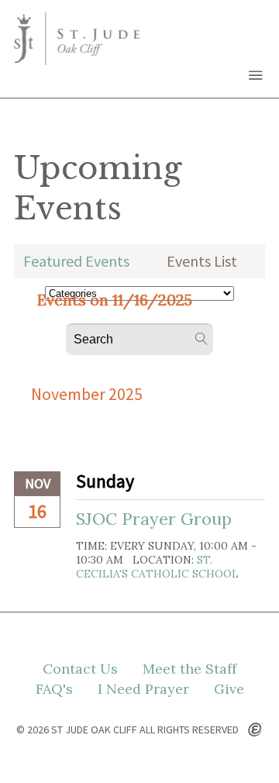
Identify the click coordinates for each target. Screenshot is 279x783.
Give (229, 689)
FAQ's (54, 689)
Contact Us (80, 669)
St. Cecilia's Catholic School (157, 567)
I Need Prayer (143, 689)
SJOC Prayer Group (154, 518)
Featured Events (76, 261)
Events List (202, 261)
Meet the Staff (189, 669)
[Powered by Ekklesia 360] (255, 730)
